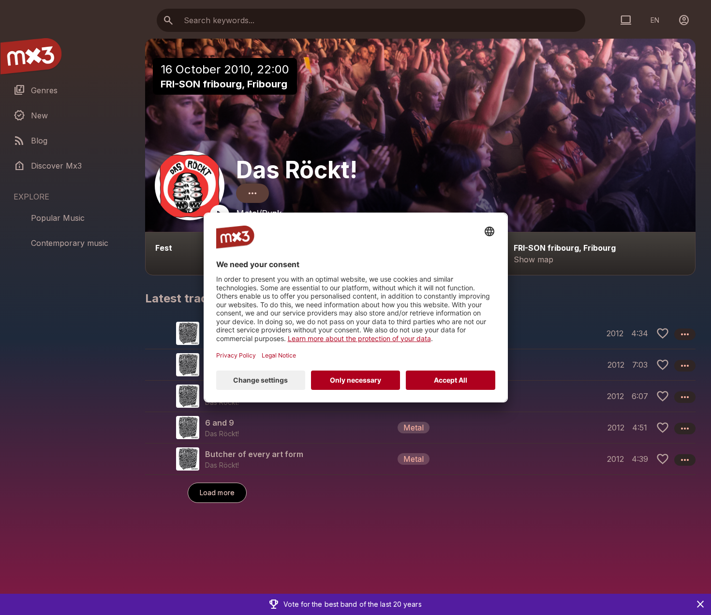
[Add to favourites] (662, 333)
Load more (217, 492)
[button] (420, 427)
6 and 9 (219, 423)
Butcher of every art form (254, 454)
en (655, 20)
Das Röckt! (296, 170)
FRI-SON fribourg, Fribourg (224, 84)
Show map (533, 259)
